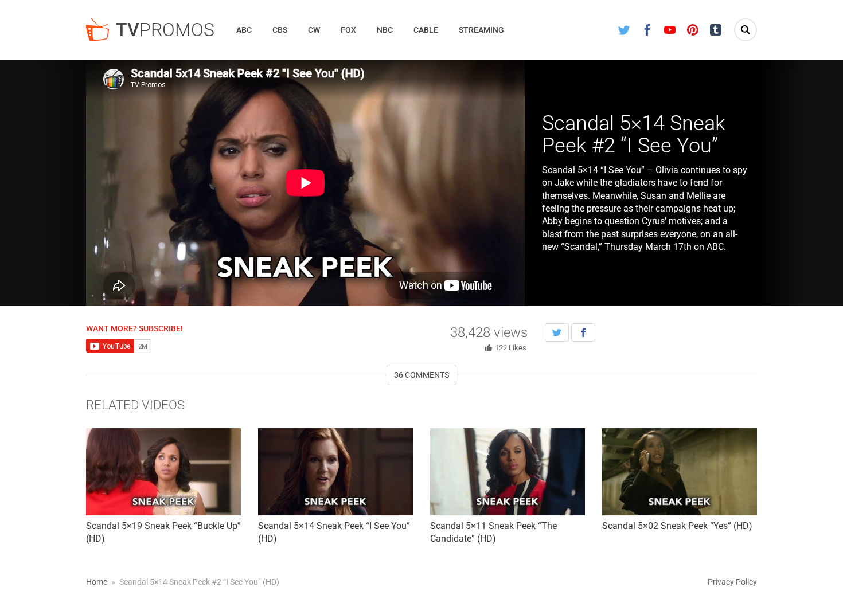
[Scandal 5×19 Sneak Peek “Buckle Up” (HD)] (163, 471)
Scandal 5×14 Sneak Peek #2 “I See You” (633, 134)
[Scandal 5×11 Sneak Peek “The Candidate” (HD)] (507, 471)
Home (96, 581)
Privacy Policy (732, 581)
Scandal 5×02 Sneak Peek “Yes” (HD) (677, 525)
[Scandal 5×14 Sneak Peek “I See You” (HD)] (335, 471)
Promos (165, 30)
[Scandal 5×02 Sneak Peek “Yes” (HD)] (679, 471)
